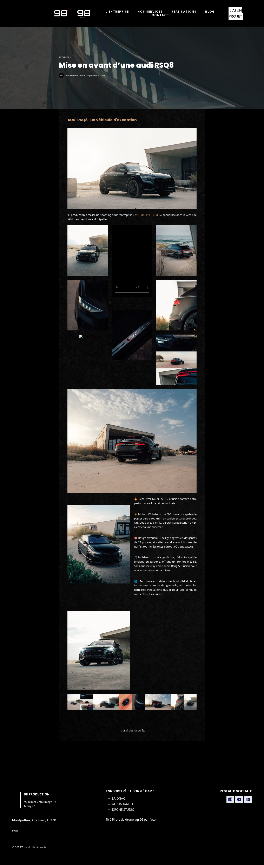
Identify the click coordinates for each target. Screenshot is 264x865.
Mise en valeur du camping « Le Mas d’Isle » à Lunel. (174, 753)
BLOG (210, 11)
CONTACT (160, 15)
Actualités (65, 57)
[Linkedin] (248, 799)
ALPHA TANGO (122, 804)
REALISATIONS (184, 11)
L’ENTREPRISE (117, 11)
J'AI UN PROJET (235, 13)
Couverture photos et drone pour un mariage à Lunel (91, 753)
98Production (76, 75)
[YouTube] (239, 799)
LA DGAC (118, 798)
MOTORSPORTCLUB (147, 215)
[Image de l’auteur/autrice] (61, 75)
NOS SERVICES (150, 11)
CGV (15, 831)
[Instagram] (230, 799)
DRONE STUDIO (123, 809)
